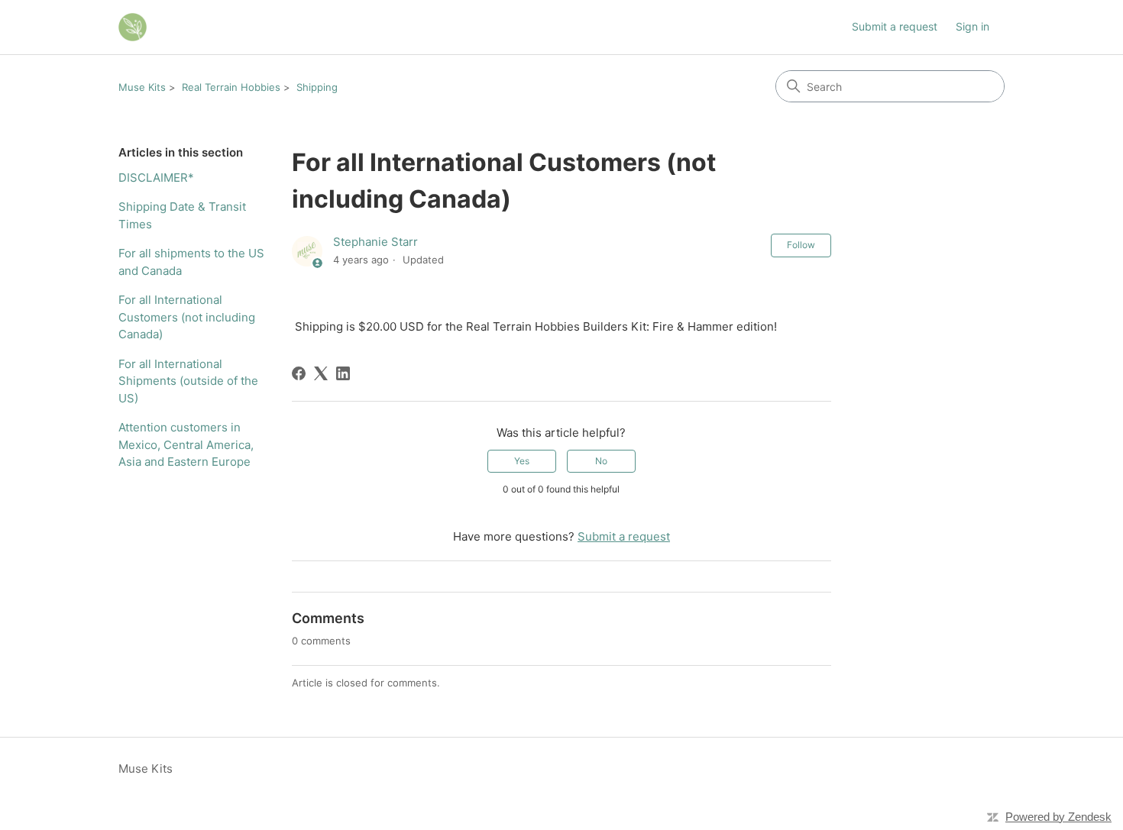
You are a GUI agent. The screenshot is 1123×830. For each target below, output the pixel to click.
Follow (801, 244)
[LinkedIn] (343, 373)
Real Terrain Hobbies (231, 87)
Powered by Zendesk (1058, 816)
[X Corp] (321, 373)
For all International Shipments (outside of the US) (188, 381)
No (601, 461)
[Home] (132, 27)
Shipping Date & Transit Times (182, 215)
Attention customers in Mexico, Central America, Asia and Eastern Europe (186, 444)
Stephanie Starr (375, 241)
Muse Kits (142, 87)
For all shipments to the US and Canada (191, 262)
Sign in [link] (972, 26)
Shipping (317, 87)
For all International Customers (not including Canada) (186, 316)
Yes (521, 461)
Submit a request (894, 26)
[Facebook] (299, 373)
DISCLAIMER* (156, 177)
